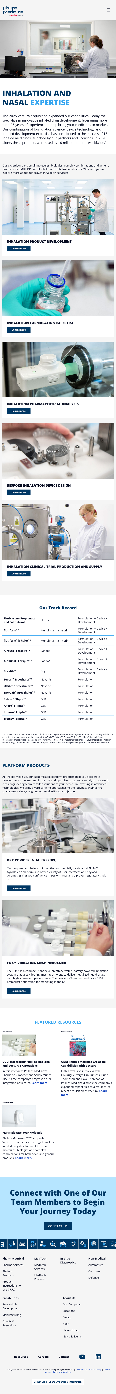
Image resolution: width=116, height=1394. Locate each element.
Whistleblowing (95, 1369)
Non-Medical (97, 1258)
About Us (69, 1298)
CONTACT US (58, 1226)
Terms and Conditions (62, 1372)
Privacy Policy (81, 1369)
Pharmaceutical (13, 1258)
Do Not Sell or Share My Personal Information (58, 1381)
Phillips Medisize (13, 11)
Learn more (19, 248)
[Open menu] (108, 10)
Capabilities (10, 1298)
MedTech (40, 1258)
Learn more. (40, 1083)
